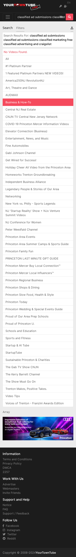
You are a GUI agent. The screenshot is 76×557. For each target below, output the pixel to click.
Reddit (10, 538)
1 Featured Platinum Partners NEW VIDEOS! (34, 73)
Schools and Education (20, 331)
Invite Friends (12, 493)
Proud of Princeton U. (19, 323)
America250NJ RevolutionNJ (24, 80)
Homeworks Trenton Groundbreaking (30, 174)
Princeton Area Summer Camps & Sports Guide (37, 244)
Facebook (11, 526)
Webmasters (11, 488)
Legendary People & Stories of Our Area (32, 189)
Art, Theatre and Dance (21, 88)
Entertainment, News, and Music (27, 138)
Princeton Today (16, 302)
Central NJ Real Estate (20, 109)
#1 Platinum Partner (18, 66)
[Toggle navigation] (8, 16)
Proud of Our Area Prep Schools (26, 316)
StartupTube (13, 352)
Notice (7, 505)
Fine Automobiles (17, 145)
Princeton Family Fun (19, 251)
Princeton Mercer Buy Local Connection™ (32, 265)
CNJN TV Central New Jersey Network (31, 116)
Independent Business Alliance (25, 182)
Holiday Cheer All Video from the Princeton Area (38, 167)
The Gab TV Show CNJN (22, 367)
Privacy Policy (12, 463)
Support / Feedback (16, 513)
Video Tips (12, 396)
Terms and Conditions (17, 459)
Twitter (11, 534)
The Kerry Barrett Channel (22, 374)
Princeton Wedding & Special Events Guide (34, 309)
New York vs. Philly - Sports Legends (30, 203)
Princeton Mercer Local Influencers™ (29, 273)
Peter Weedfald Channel (21, 229)
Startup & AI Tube (17, 345)
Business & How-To (18, 102)
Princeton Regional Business (24, 280)
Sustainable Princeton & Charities (27, 360)
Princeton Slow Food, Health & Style (29, 294)
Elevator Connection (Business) (26, 131)
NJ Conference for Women (23, 222)
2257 (6, 472)
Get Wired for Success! (20, 160)
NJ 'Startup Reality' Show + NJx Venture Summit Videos (32, 213)
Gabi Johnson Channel (20, 153)
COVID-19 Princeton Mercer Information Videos (37, 124)
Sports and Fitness (18, 338)
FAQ (5, 509)
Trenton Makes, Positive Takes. (26, 389)
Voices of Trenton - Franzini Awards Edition (34, 403)
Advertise (9, 484)
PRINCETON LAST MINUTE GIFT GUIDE (32, 258)
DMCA (7, 467)
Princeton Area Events (20, 237)
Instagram (12, 530)
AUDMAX (11, 95)
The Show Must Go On (20, 381)
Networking (13, 196)
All (7, 59)
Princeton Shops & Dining (22, 287)
